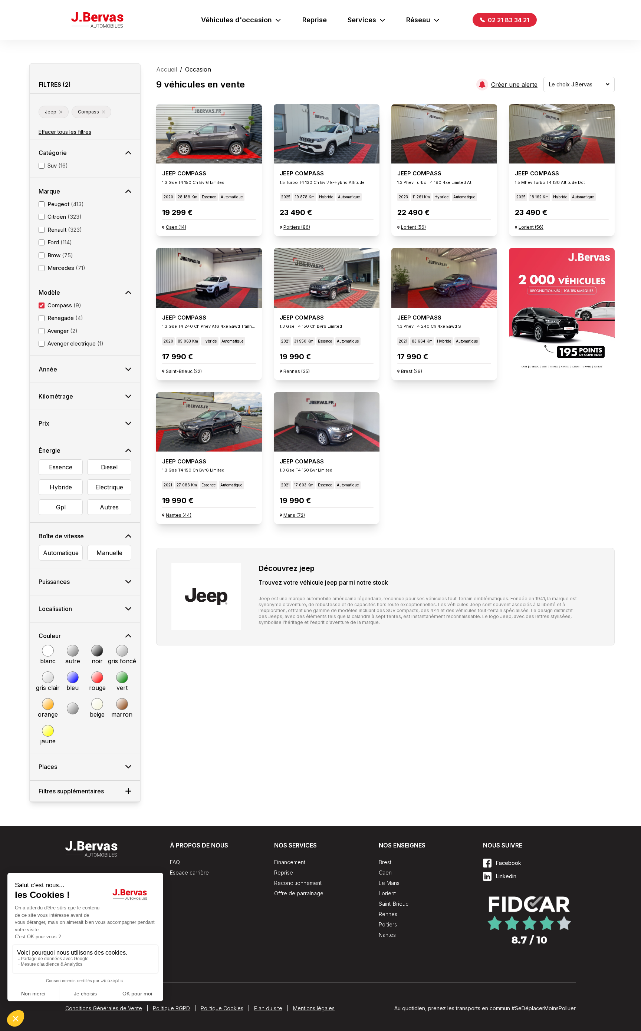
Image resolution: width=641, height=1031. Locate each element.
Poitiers (388, 924)
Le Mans (389, 883)
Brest (385, 862)
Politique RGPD (171, 1008)
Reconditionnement (298, 883)
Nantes (387, 935)
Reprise (314, 20)
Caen (385, 872)
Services (362, 20)
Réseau (418, 20)
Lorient (387, 893)
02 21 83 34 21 (507, 20)
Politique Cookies (222, 1008)
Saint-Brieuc (393, 904)
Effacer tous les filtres (65, 132)
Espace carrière (189, 872)
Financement (289, 862)
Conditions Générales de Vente (103, 1008)
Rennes (388, 914)
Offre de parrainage (298, 893)
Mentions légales (314, 1008)
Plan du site (268, 1008)
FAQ (175, 862)
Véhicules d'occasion (236, 20)
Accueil (166, 69)
